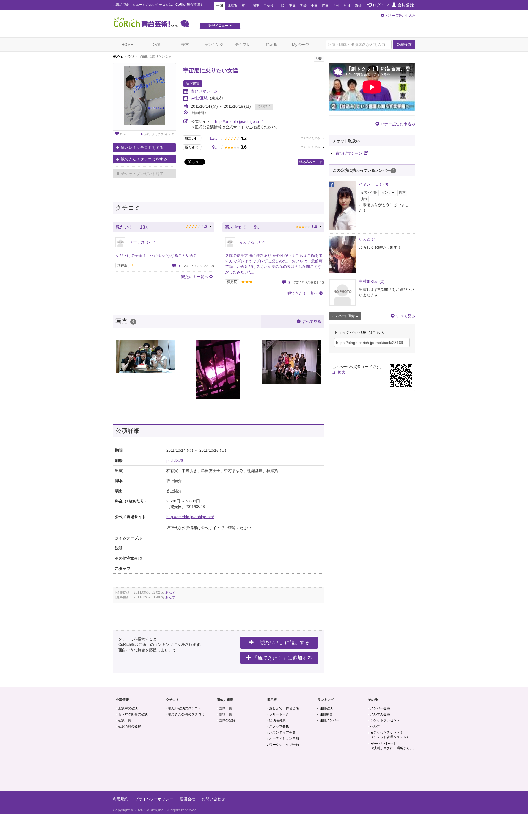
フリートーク (279, 714)
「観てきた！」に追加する (282, 658)
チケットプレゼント (385, 720)
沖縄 (347, 6)
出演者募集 (277, 720)
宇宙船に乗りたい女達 (210, 70)
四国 (325, 6)
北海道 (232, 6)
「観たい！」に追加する (282, 642)
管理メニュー (218, 25)
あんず (170, 592)
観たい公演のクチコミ (184, 708)
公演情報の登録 (129, 726)
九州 (336, 6)
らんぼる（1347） (254, 242)
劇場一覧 (225, 714)
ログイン (381, 4)
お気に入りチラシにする (159, 134)
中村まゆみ (371, 281)
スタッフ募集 (279, 726)
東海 (292, 6)
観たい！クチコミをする (142, 147)
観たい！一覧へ (194, 276)
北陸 (281, 6)
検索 (185, 44)
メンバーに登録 (343, 316)
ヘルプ (375, 726)
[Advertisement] (264, 772)
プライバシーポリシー (154, 799)
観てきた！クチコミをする (144, 159)
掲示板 (271, 44)
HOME (127, 44)
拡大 (341, 372)
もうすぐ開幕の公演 (133, 714)
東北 (245, 6)
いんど (368, 239)
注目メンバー (329, 720)
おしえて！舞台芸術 (284, 708)
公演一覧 (124, 720)
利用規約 (120, 799)
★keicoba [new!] (393, 745)
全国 (219, 6)
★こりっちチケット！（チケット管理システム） (390, 734)
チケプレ (243, 44)
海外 (358, 6)
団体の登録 (227, 720)
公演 (156, 44)
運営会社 (187, 799)
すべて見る (311, 321)
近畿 (303, 6)
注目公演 (326, 708)
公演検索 (404, 44)
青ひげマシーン (204, 91)
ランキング (214, 44)
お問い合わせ (213, 799)
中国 (314, 6)
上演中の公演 (128, 708)
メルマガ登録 (380, 714)
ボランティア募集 (282, 732)
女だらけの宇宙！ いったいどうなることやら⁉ (156, 255)
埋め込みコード (310, 162)
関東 (256, 6)
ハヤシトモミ (373, 184)
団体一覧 (225, 708)
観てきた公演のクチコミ (186, 714)
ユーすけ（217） (143, 242)
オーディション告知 (284, 738)
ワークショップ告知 (284, 745)
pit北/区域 (199, 98)
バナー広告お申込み (400, 16)
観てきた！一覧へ (302, 293)
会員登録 (405, 4)
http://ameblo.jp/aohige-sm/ (239, 121)
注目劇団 (326, 714)
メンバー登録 (380, 708)
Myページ (300, 44)
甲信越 (269, 6)
